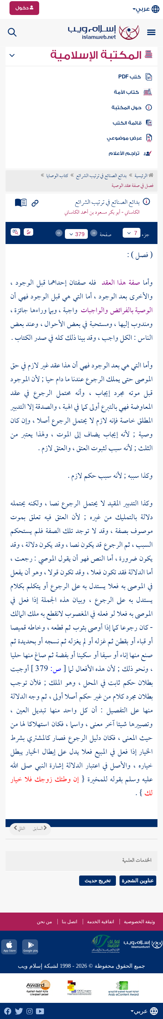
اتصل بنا (69, 921)
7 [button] (135, 233)
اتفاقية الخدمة (100, 921)
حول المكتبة (126, 107)
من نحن (44, 921)
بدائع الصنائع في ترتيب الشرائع (101, 176)
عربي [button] (143, 9)
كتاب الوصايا (57, 176)
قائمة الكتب (127, 123)
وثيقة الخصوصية (139, 921)
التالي (21, 829)
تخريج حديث (98, 880)
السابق (38, 829)
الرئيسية (141, 176)
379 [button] (80, 234)
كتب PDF (129, 77)
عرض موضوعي (124, 138)
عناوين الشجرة (138, 880)
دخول (22, 8)
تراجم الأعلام (124, 153)
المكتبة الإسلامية (97, 55)
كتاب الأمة (126, 92)
